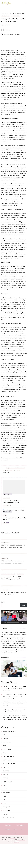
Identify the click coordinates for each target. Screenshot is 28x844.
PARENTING (5, 778)
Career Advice (4, 13)
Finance (4, 745)
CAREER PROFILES (7, 742)
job (14, 470)
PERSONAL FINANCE (7, 781)
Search (3, 602)
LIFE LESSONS (6, 770)
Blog (22, 829)
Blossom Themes (21, 839)
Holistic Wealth (19, 825)
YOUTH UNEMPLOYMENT (8, 817)
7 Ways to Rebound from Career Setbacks (15, 468)
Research (3, 270)
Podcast (5, 785)
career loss (5, 470)
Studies (19, 219)
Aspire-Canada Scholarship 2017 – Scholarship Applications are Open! (11, 578)
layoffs (18, 470)
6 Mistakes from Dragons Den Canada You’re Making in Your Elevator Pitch (12, 562)
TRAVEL (4, 803)
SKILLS (4, 796)
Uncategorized (6, 807)
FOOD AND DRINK (7, 749)
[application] (14, 617)
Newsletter (5, 774)
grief (11, 470)
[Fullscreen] (25, 623)
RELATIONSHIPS (5, 15)
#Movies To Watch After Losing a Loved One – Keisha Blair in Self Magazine (13, 546)
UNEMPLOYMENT (15, 15)
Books (4, 734)
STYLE (4, 799)
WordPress (16, 841)
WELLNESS (5, 814)
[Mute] (23, 623)
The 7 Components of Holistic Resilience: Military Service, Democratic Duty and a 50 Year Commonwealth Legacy (15, 696)
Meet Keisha (8, 825)
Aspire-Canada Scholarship (8, 574)
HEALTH (4, 752)
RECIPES (5, 789)
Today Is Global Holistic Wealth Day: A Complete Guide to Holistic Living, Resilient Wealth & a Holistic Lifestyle (14, 688)
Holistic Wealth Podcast (8, 756)
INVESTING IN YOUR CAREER (17, 13)
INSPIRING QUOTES (7, 760)
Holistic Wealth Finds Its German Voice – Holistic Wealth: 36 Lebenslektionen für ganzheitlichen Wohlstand (14, 704)
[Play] (3, 623)
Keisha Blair (5, 767)
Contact (14, 833)
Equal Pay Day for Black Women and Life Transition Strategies (13, 594)
